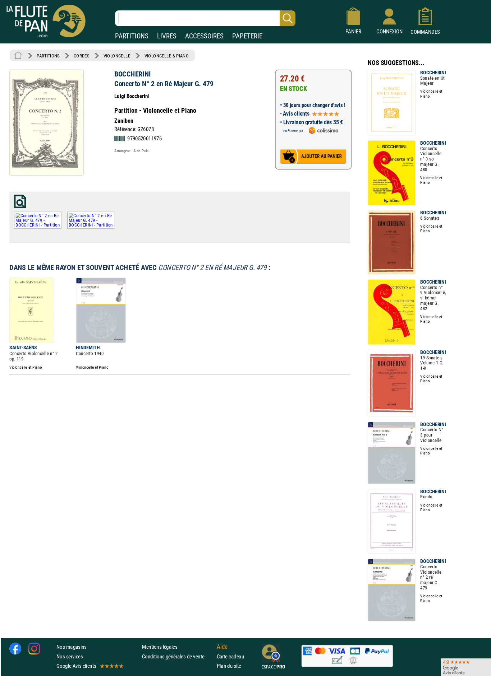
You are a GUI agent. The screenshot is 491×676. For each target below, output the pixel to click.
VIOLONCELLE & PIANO (166, 56)
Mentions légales (159, 647)
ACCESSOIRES (204, 36)
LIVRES (166, 36)
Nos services (69, 656)
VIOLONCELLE (117, 56)
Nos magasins (71, 647)
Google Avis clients (76, 666)
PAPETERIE (247, 36)
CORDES (81, 56)
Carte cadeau (230, 656)
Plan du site (229, 666)
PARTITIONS (131, 36)
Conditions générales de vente (178, 656)
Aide (222, 647)
